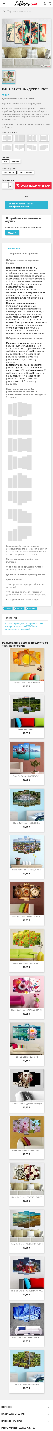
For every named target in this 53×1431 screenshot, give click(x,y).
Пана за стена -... (26, 729)
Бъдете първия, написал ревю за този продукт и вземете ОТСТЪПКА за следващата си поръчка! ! (24, 626)
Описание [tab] (14, 248)
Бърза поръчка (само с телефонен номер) (21, 205)
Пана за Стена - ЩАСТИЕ (26, 1057)
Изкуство (20, 608)
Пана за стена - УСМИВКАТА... (26, 1150)
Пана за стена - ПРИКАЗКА (26, 1384)
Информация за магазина (18, 1427)
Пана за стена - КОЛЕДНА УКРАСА (26, 1290)
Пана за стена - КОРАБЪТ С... (26, 776)
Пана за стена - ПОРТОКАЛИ (26, 682)
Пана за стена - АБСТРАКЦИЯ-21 (26, 1010)
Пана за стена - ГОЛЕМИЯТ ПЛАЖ (27, 1244)
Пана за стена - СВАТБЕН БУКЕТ (26, 1197)
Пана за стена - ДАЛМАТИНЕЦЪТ (26, 1103)
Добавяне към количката (33, 185)
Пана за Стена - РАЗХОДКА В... (26, 1337)
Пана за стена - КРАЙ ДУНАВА (26, 869)
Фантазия (32, 608)
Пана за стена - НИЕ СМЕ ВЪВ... (26, 916)
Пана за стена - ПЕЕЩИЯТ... (26, 823)
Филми (8, 608)
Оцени (12, 232)
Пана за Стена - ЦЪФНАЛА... (26, 963)
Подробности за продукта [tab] (23, 253)
